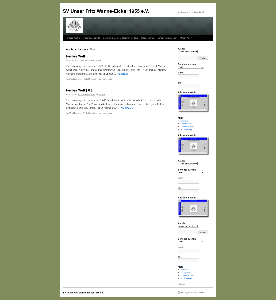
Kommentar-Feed (187, 126)
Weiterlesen (124, 73)
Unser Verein (186, 37)
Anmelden (184, 120)
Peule (85, 78)
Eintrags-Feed (185, 123)
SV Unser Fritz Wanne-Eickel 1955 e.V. (106, 10)
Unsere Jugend (73, 37)
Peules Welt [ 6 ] (79, 90)
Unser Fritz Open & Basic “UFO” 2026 (120, 37)
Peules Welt (75, 56)
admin (98, 60)
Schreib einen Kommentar (100, 78)
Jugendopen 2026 (92, 37)
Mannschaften (147, 37)
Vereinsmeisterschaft (167, 37)
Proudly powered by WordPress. (193, 292)
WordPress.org (186, 129)
